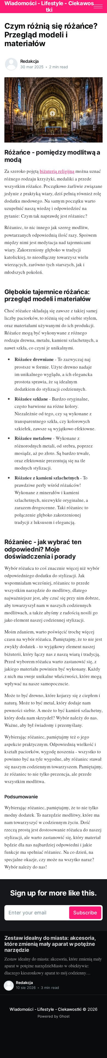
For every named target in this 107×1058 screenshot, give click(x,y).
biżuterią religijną (57, 171)
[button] (98, 6)
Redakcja (29, 61)
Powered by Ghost (54, 1016)
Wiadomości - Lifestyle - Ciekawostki (45, 1009)
